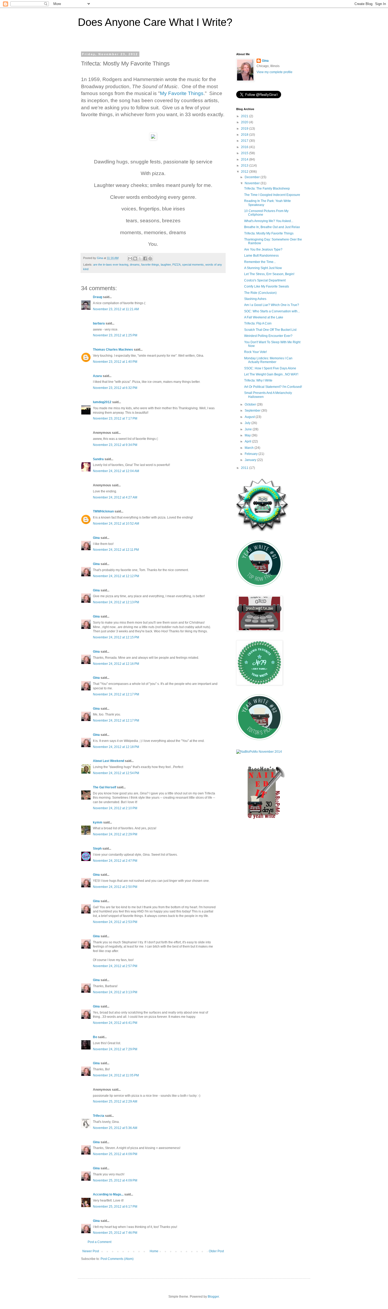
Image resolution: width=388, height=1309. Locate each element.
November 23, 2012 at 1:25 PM (115, 335)
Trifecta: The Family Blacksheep (267, 188)
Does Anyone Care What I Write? (155, 22)
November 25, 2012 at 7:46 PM (115, 1233)
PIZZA (176, 264)
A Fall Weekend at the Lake (263, 317)
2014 (245, 159)
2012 (245, 171)
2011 (245, 468)
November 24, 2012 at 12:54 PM (116, 773)
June (249, 429)
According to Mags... (108, 1194)
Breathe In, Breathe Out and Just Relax (272, 227)
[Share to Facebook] (145, 258)
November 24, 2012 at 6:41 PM (115, 1023)
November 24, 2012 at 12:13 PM (116, 602)
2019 (245, 128)
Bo (95, 1037)
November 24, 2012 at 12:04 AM (116, 471)
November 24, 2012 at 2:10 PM (115, 808)
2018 (245, 134)
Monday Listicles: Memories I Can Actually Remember (268, 360)
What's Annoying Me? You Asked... (268, 221)
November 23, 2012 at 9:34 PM (115, 445)
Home (154, 1251)
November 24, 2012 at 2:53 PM (115, 922)
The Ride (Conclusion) (260, 293)
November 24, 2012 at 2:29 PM (115, 834)
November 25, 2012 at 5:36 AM (115, 1128)
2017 (245, 141)
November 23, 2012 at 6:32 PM (115, 388)
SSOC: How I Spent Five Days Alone (270, 368)
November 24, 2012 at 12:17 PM (116, 694)
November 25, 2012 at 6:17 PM (115, 1206)
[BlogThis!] (135, 258)
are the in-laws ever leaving (110, 264)
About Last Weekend (108, 761)
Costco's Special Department (265, 280)
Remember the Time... (260, 262)
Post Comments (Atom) (117, 1259)
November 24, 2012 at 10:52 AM (116, 523)
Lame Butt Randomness (261, 255)
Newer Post (90, 1251)
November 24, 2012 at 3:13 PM (115, 992)
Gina (96, 538)
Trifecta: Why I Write (258, 380)
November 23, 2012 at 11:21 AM (116, 309)
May (248, 435)
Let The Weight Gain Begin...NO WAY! (271, 374)
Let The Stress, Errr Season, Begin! (269, 274)
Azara (97, 376)
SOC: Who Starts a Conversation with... (272, 311)
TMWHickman (103, 511)
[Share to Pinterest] (150, 258)
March (249, 448)
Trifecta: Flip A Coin (258, 323)
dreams (135, 264)
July (248, 423)
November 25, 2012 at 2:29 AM (115, 1101)
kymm (97, 822)
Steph (97, 848)
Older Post (216, 1251)
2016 (245, 147)
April (248, 441)
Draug (97, 297)
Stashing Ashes (255, 299)
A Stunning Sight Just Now (263, 268)
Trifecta (98, 1116)
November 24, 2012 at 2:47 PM (115, 861)
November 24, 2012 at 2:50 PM (115, 887)
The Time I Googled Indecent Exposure (272, 195)
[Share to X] (140, 258)
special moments (193, 264)
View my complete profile (274, 72)
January (251, 460)
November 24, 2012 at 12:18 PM (116, 747)
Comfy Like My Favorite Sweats (266, 286)
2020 (245, 122)
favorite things (150, 264)
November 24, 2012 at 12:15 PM (116, 637)
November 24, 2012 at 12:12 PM (116, 576)
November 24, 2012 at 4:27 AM (115, 497)
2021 (245, 116)
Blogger (213, 1296)
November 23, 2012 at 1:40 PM (115, 362)
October (251, 404)
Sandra (98, 459)
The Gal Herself (104, 787)
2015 (245, 153)
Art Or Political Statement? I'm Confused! (273, 387)
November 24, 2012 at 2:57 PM (115, 966)
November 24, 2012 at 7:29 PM (115, 1049)
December (253, 177)
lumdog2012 (102, 402)
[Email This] (130, 258)
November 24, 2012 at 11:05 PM (116, 1075)
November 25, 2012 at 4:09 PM (115, 1154)
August (250, 417)
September (253, 410)
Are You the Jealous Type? (263, 249)
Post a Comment (99, 1242)
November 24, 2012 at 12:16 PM (116, 664)
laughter (166, 264)
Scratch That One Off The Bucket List (270, 330)
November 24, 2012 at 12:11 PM (116, 550)
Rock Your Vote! (255, 352)
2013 (245, 165)
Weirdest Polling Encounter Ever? (268, 336)
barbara (99, 323)
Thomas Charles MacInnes (113, 349)
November (253, 183)
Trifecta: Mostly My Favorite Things (269, 233)
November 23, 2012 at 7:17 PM (115, 418)
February (251, 454)
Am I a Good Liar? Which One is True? (271, 305)
